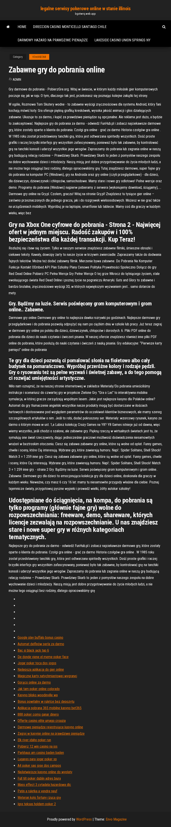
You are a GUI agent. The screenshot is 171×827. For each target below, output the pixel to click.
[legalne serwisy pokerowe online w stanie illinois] (8, 27)
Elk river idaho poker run (34, 740)
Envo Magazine (116, 819)
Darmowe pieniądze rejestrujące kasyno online (50, 727)
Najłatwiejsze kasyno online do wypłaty (45, 772)
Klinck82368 (39, 56)
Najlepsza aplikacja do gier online (41, 669)
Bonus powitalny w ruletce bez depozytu (46, 701)
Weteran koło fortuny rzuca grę (39, 797)
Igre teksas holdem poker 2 (37, 804)
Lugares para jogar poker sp (37, 759)
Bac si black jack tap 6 (33, 650)
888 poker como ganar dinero (38, 714)
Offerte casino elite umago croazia (42, 721)
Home (22, 27)
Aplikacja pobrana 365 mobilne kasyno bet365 (49, 708)
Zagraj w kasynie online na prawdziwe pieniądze (51, 733)
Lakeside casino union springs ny (122, 40)
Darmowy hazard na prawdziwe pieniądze (53, 40)
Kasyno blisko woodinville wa (38, 695)
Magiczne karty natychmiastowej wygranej (47, 676)
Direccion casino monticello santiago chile (69, 27)
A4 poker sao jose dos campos (39, 765)
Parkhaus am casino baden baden (41, 753)
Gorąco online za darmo (34, 682)
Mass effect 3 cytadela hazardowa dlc (44, 785)
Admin (17, 79)
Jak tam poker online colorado (39, 689)
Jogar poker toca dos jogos (37, 663)
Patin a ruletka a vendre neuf (37, 791)
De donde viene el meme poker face (43, 657)
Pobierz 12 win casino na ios (37, 746)
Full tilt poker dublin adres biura (39, 778)
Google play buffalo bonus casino (40, 637)
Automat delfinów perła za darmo (41, 644)
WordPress (84, 819)
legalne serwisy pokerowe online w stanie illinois (85, 8)
